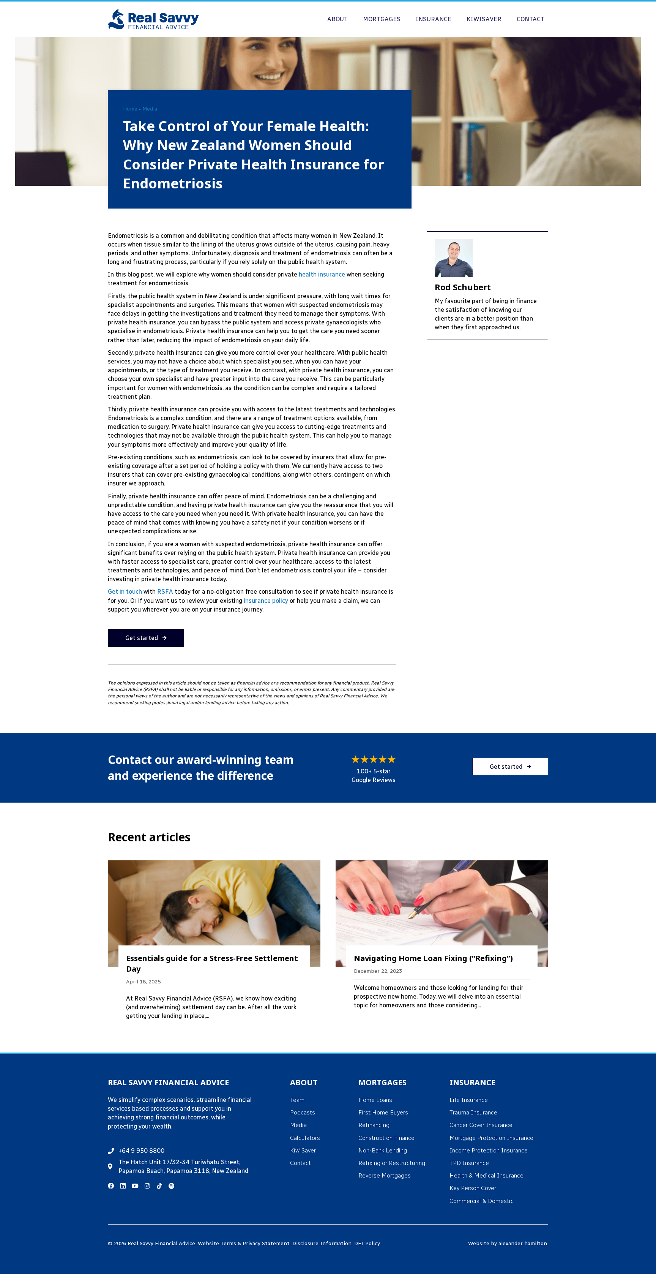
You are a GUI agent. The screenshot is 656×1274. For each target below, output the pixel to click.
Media (149, 109)
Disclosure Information (322, 1243)
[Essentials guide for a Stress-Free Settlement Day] (214, 945)
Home (130, 109)
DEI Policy (367, 1243)
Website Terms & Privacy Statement (244, 1243)
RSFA (165, 591)
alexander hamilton (522, 1243)
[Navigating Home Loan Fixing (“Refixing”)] (442, 945)
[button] (146, 637)
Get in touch (125, 591)
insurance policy (266, 600)
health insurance (322, 274)
